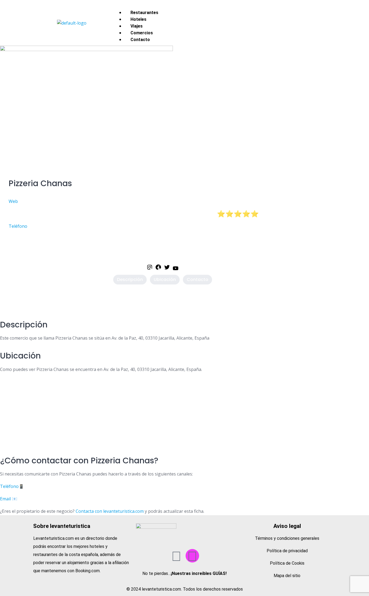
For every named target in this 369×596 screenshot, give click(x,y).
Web (13, 201)
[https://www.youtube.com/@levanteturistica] (175, 270)
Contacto (140, 39)
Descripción (130, 279)
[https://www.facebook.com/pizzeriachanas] (158, 269)
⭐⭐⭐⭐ (242, 214)
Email (5, 499)
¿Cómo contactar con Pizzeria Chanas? (79, 460)
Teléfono (18, 226)
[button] (226, 6)
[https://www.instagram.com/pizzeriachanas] (149, 269)
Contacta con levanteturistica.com (109, 511)
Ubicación (165, 279)
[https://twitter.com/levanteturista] (167, 269)
